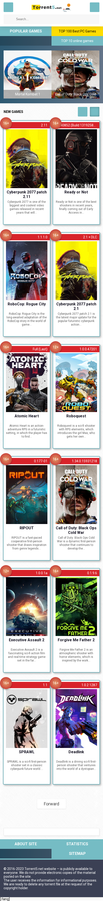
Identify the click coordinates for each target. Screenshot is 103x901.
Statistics (77, 844)
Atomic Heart (27, 416)
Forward (51, 803)
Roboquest (76, 416)
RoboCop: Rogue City (27, 304)
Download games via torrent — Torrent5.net (51, 7)
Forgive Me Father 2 (76, 640)
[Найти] (8, 19)
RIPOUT (27, 528)
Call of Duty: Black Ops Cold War (76, 530)
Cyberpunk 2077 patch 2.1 (76, 306)
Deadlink (76, 752)
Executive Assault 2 (26, 640)
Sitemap (77, 853)
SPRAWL (26, 752)
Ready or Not (76, 192)
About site (26, 844)
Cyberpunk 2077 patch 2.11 (27, 194)
